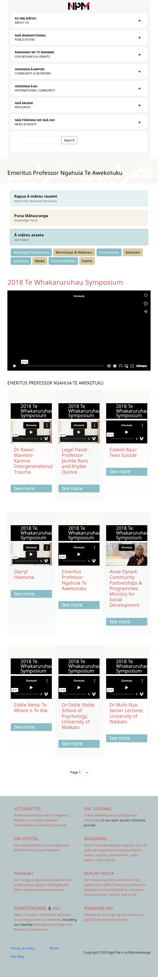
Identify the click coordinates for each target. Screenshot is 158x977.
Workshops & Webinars (74, 252)
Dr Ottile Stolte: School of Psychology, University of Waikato (78, 716)
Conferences (109, 252)
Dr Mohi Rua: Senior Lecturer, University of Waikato (126, 713)
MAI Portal (26, 838)
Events (87, 261)
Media (40, 261)
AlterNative (27, 809)
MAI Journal (98, 809)
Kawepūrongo (30, 908)
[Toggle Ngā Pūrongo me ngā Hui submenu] (139, 122)
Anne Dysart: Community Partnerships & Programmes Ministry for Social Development (125, 588)
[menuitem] (75, 20)
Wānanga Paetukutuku (31, 252)
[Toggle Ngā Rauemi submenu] (139, 105)
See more (24, 488)
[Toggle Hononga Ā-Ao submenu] (139, 88)
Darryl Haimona (24, 574)
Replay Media (99, 873)
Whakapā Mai (98, 908)
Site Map (17, 956)
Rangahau (95, 838)
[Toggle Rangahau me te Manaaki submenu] (139, 54)
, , (26, 914)
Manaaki (23, 873)
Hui (56, 908)
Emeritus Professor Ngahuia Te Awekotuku (74, 580)
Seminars (132, 252)
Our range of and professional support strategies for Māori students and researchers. (42, 885)
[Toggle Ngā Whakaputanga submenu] (139, 37)
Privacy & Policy (23, 948)
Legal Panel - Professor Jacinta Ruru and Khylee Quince (76, 460)
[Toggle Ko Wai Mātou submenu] (139, 20)
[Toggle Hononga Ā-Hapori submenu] (139, 71)
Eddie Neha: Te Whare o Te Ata (30, 708)
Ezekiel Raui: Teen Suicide (123, 452)
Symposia (20, 261)
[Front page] (79, 6)
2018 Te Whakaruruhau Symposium (65, 282)
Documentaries (63, 261)
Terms (54, 948)
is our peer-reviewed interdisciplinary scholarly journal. (41, 820)
